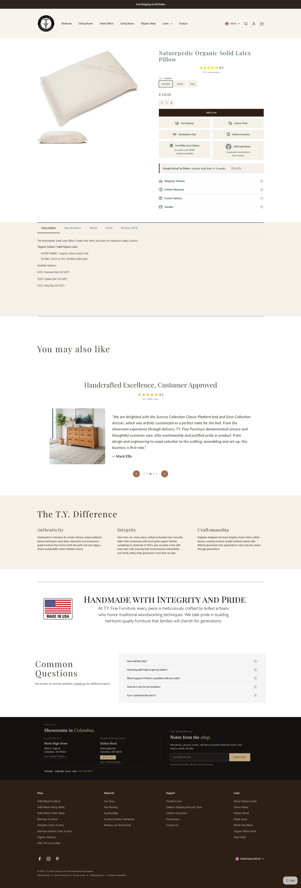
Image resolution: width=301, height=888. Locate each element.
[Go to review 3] (150, 474)
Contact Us (172, 825)
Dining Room (86, 23)
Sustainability (111, 813)
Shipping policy (97, 875)
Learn (166, 23)
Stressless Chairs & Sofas (50, 825)
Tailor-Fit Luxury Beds (48, 843)
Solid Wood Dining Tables (51, 807)
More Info (236, 168)
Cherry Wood (241, 807)
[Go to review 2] (147, 474)
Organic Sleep (148, 23)
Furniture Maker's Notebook (119, 819)
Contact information (117, 875)
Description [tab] (48, 227)
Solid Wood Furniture (48, 801)
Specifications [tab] (72, 227)
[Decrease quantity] (162, 103)
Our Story (109, 801)
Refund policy (43, 875)
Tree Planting (111, 807)
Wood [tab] (93, 227)
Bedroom (67, 23)
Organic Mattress (46, 837)
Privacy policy (79, 875)
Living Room (127, 23)
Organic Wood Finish (245, 831)
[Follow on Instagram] (48, 858)
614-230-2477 (86, 771)
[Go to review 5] (157, 474)
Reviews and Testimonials (117, 825)
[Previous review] (136, 473)
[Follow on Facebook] (39, 858)
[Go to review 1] (144, 474)
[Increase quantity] (171, 103)
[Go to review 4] (154, 474)
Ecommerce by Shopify (82, 871)
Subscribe (239, 757)
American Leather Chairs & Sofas (54, 831)
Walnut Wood (241, 813)
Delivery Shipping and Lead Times (184, 807)
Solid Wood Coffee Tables (51, 813)
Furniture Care (174, 801)
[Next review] (164, 473)
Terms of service (61, 875)
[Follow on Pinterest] (57, 858)
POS (65, 871)
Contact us (80, 683)
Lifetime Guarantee (176, 813)
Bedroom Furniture (47, 819)
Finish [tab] (109, 227)
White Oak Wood (243, 825)
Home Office (107, 23)
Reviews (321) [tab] (129, 227)
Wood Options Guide (245, 801)
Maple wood (240, 819)
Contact (183, 23)
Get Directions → (55, 756)
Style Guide (240, 837)
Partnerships (172, 819)
